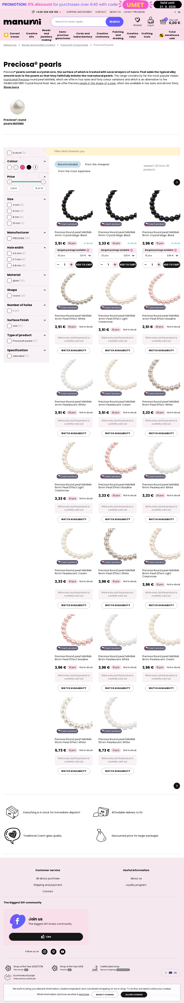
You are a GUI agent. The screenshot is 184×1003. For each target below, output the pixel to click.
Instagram (45, 952)
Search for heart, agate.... (70, 21)
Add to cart (84, 264)
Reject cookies (105, 994)
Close (180, 4)
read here (84, 994)
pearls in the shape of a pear (98, 83)
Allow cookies (133, 994)
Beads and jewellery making (38, 45)
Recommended (68, 164)
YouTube (63, 952)
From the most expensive (74, 171)
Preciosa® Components (74, 45)
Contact (101, 11)
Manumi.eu (10, 45)
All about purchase (48, 878)
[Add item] (71, 264)
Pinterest (54, 952)
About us (115, 11)
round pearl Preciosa (16, 79)
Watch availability (73, 350)
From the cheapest (97, 164)
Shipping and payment (79, 11)
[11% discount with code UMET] (92, 4)
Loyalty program (134, 11)
